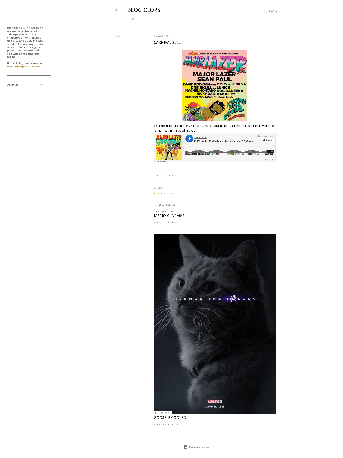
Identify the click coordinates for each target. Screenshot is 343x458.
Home (133, 19)
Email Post (168, 175)
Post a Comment (164, 193)
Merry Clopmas (169, 216)
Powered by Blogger (199, 447)
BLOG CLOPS (143, 10)
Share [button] (118, 36)
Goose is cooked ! (171, 418)
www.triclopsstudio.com (24, 66)
